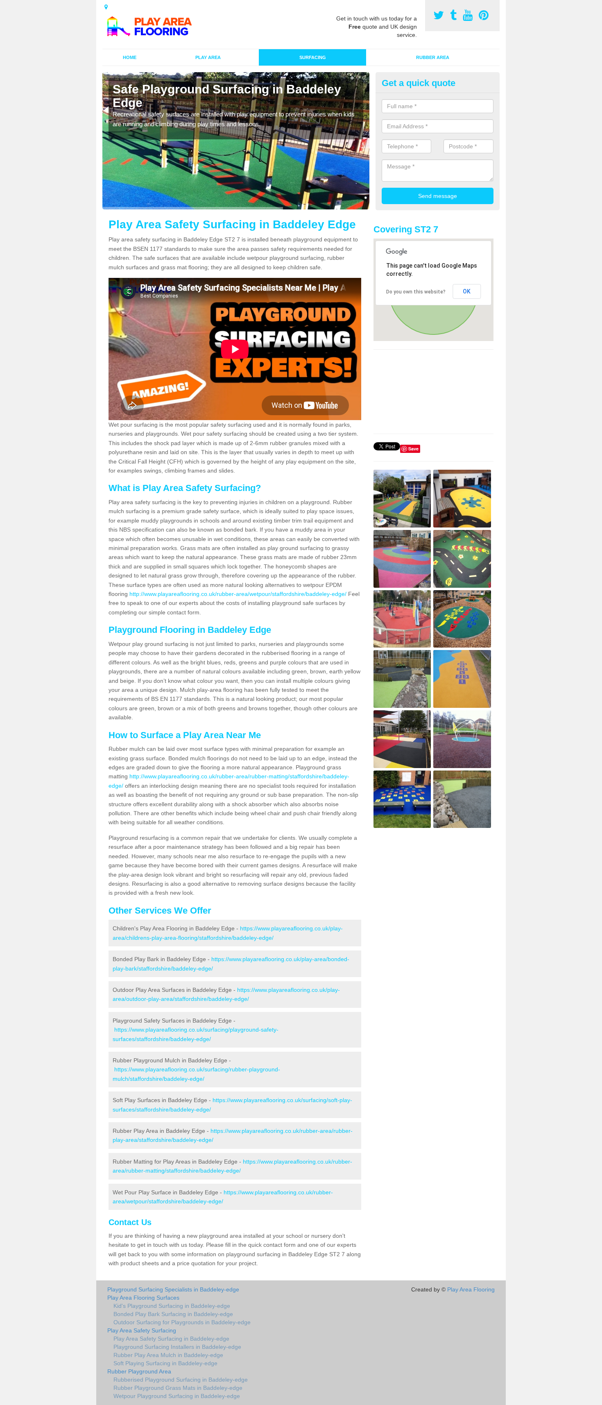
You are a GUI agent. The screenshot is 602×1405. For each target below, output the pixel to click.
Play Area (208, 57)
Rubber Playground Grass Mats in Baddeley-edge (177, 1388)
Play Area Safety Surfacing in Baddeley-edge (171, 1338)
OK (467, 291)
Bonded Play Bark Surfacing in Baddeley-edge (173, 1314)
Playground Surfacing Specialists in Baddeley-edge (173, 1289)
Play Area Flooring (471, 1289)
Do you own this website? (416, 292)
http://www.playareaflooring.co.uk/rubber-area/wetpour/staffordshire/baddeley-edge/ (237, 594)
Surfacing (312, 57)
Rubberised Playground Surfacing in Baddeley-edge (180, 1379)
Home (129, 57)
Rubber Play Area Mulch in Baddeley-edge (168, 1355)
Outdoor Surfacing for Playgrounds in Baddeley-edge (182, 1322)
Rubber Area (432, 57)
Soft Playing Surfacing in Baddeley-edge (165, 1363)
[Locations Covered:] (106, 7)
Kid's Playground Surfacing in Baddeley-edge (171, 1306)
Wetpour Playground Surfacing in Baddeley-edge (176, 1396)
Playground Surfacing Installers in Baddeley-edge (177, 1347)
